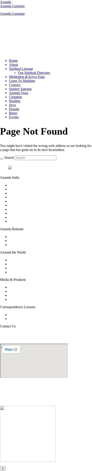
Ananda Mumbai (21, 213)
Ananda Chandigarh (23, 193)
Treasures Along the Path (26, 299)
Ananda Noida (19, 217)
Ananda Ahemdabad (23, 185)
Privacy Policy (56, 400)
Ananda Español (20, 272)
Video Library (19, 287)
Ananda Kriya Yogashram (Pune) (32, 237)
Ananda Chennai (21, 197)
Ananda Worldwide (23, 260)
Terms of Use (35, 400)
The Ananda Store (22, 295)
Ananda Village (20, 264)
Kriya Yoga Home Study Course (32, 314)
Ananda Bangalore (22, 189)
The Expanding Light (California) (32, 245)
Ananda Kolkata (20, 209)
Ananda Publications (23, 291)
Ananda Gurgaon (12, 6)
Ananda (5, 2)
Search (9, 157)
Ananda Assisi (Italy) (24, 241)
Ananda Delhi (19, 201)
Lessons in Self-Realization (28, 318)
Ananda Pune (18, 221)
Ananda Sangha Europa (26, 268)
